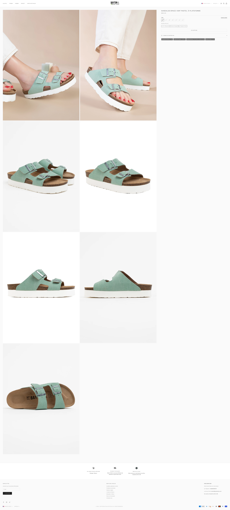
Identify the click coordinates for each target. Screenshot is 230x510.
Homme (17, 3)
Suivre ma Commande (110, 496)
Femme (11, 3)
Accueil (5, 3)
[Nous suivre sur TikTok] (9, 502)
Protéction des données (110, 488)
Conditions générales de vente (112, 486)
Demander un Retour (110, 494)
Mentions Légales (109, 490)
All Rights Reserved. (118, 506)
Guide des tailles (224, 17)
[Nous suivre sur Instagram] (6, 502)
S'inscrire (7, 493)
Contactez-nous (31, 3)
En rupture (194, 30)
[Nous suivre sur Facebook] (3, 502)
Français (215, 3)
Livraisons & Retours (110, 492)
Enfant (23, 3)
